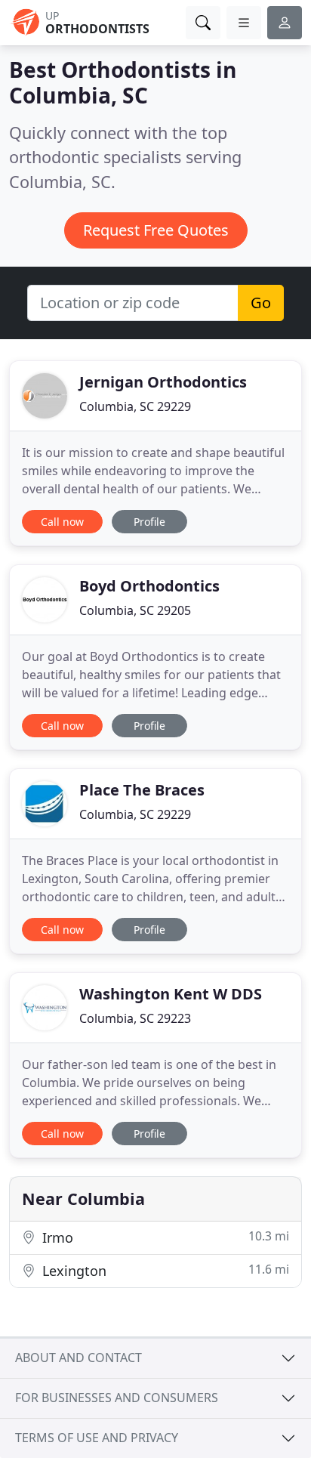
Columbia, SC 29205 (135, 610)
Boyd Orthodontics (149, 586)
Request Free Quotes (156, 230)
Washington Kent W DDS (170, 994)
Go (261, 302)
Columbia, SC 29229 (135, 406)
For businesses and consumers (116, 1397)
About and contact (78, 1357)
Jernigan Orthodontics (163, 382)
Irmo (163, 1237)
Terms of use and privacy (96, 1437)
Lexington (163, 1270)
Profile (149, 521)
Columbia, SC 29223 (135, 1018)
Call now (62, 521)
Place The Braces (142, 790)
